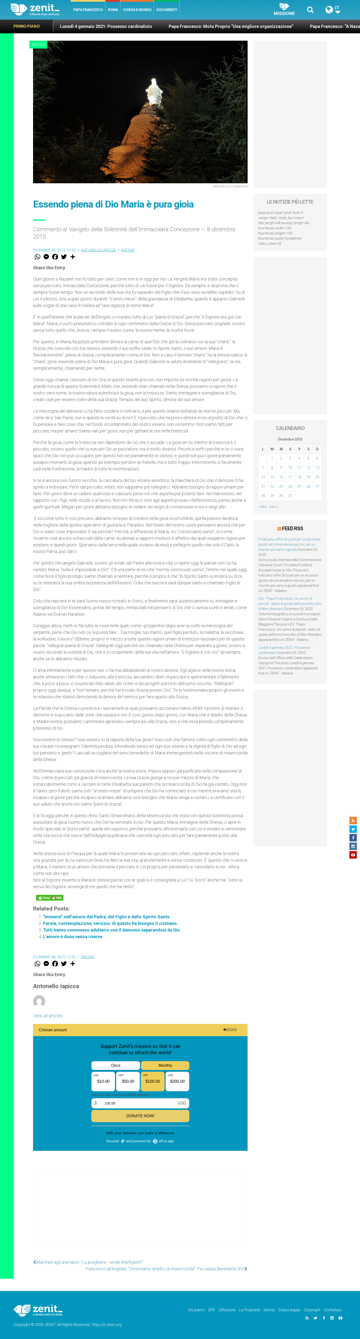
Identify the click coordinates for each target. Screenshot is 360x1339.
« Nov (262, 507)
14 (263, 477)
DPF (211, 1310)
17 (290, 477)
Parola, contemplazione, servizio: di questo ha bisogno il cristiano (110, 923)
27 (317, 486)
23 (281, 486)
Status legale (289, 1310)
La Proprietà (249, 1310)
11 (299, 468)
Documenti (166, 10)
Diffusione (227, 1310)
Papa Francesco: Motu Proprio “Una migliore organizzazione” (180, 26)
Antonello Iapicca (98, 250)
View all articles (48, 1015)
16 (281, 477)
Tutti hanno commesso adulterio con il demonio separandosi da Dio (111, 930)
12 (308, 468)
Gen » (273, 507)
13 (317, 468)
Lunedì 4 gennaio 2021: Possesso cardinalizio (55, 26)
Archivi (38, 45)
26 (308, 486)
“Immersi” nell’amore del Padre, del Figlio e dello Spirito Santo (106, 916)
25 (299, 486)
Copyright (312, 1310)
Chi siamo (196, 1310)
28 (263, 496)
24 (290, 486)
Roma (113, 10)
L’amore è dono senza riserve (72, 936)
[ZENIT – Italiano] (41, 9)
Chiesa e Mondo (137, 10)
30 (281, 496)
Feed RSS (292, 528)
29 (272, 496)
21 (263, 486)
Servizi (269, 1310)
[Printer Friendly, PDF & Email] (49, 898)
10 (290, 468)
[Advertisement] (140, 1214)
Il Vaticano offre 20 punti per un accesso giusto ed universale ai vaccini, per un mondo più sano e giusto (289, 544)
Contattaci (333, 1310)
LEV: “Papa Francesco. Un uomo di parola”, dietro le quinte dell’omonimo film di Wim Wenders (290, 604)
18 (299, 477)
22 (272, 486)
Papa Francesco (88, 10)
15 (272, 477)
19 (308, 477)
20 (317, 477)
